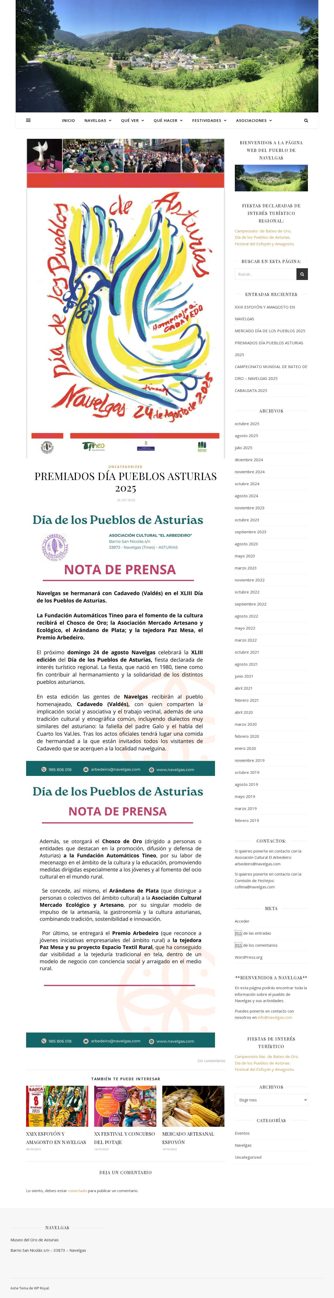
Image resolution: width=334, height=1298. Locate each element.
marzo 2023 (246, 567)
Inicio (68, 120)
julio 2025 (243, 447)
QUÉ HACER (165, 120)
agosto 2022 (246, 616)
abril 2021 (244, 688)
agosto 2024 (246, 495)
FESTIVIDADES (206, 120)
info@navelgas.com (275, 1017)
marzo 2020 (246, 724)
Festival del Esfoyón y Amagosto (264, 243)
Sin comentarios (211, 1060)
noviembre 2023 (250, 507)
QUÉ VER (130, 120)
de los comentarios (256, 945)
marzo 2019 (246, 808)
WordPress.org (249, 957)
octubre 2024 (247, 483)
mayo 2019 (245, 796)
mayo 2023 (245, 555)
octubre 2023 (247, 519)
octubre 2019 (247, 772)
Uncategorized (126, 467)
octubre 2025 (247, 423)
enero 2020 (245, 748)
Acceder (242, 921)
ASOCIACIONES (251, 120)
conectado (77, 1190)
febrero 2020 (247, 736)
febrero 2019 (247, 820)
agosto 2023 (246, 543)
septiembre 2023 (250, 531)
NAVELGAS (95, 120)
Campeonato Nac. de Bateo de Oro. (267, 1056)
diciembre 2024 (249, 459)
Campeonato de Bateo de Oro (262, 230)
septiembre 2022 (250, 604)
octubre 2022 (247, 591)
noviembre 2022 (250, 579)
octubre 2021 (247, 652)
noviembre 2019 (250, 760)
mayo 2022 (245, 628)
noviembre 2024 (250, 471)
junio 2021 (244, 676)
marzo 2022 (246, 640)
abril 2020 (244, 712)
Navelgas (243, 1145)
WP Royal (41, 1288)
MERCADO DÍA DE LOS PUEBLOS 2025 (270, 330)
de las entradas (253, 933)
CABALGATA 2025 (251, 390)
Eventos (242, 1133)
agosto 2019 (246, 784)
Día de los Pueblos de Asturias (262, 237)
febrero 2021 (247, 700)
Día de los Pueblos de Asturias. (262, 1063)
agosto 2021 (246, 664)
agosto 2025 (246, 435)
